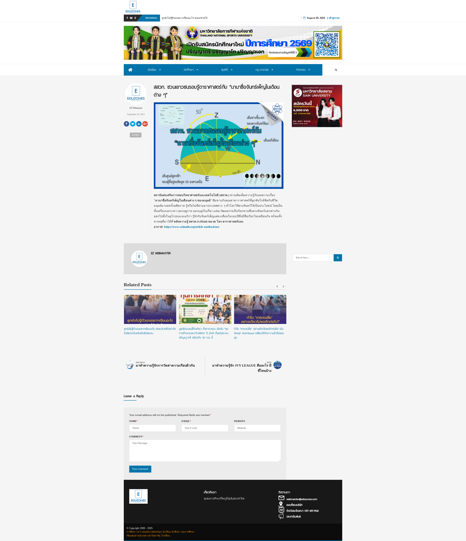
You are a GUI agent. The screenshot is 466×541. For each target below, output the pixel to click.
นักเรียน (135, 135)
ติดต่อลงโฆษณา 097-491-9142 (303, 510)
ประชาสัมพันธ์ (294, 516)
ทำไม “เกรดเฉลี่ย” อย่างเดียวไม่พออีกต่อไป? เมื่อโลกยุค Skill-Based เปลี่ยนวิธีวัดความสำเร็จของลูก (259, 333)
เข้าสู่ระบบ (334, 18)
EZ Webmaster (136, 108)
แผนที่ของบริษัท (294, 505)
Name (133, 421)
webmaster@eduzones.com (302, 499)
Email (186, 421)
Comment (136, 436)
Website (239, 421)
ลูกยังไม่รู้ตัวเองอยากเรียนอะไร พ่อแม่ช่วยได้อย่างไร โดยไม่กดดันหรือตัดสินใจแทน (205, 18)
